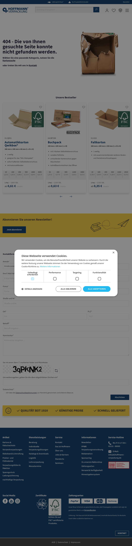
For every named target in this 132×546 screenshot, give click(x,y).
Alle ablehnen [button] (68, 289)
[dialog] (66, 273)
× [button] (113, 253)
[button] (32, 289)
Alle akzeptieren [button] (97, 289)
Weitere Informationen (50, 266)
